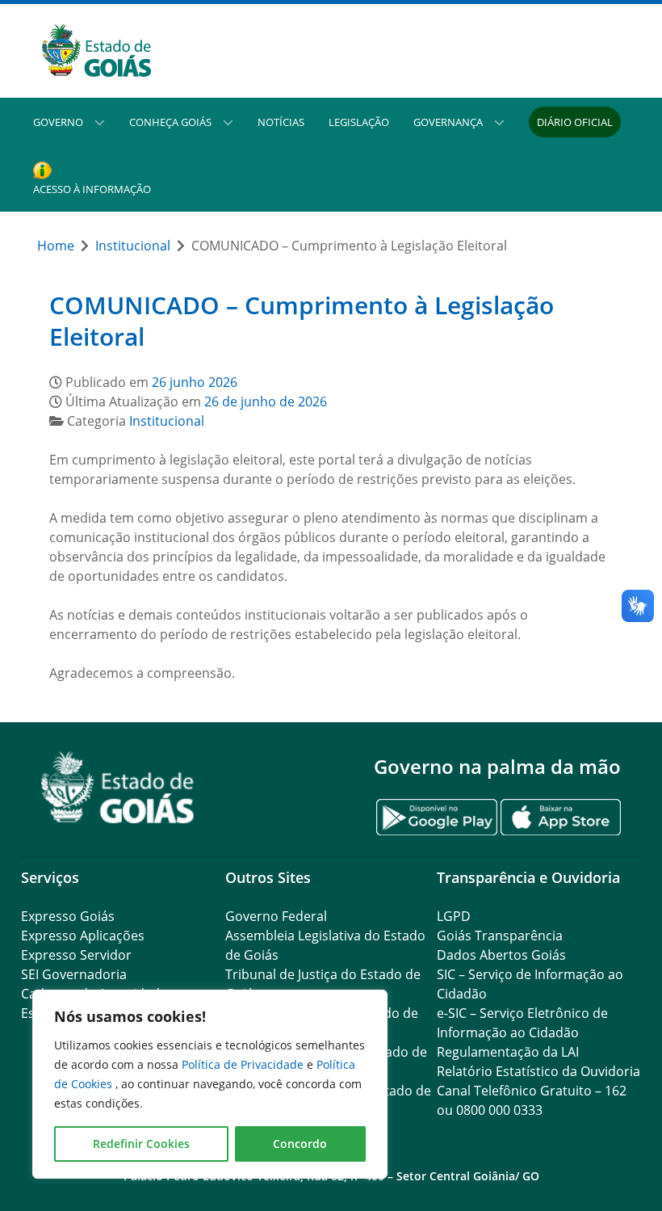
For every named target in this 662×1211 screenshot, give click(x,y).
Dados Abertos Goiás (501, 955)
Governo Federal (276, 916)
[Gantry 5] (118, 787)
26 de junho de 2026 (265, 401)
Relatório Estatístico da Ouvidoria (538, 1071)
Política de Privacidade (244, 1064)
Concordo (300, 1143)
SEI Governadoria (74, 974)
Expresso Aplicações (83, 935)
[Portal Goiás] (176, 51)
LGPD (454, 916)
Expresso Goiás (68, 916)
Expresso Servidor (76, 955)
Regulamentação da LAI (508, 1052)
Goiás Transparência (500, 935)
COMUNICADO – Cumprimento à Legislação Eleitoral (301, 321)
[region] (210, 1084)
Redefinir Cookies (141, 1143)
